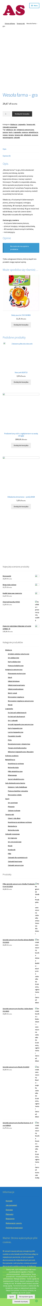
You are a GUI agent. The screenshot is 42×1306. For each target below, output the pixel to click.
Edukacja (13, 124)
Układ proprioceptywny (16, 685)
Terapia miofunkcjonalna (17, 748)
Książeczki (11, 850)
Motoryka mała (13, 830)
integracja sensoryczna (25, 130)
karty (11, 132)
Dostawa (9, 1210)
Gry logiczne (12, 838)
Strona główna (10, 23)
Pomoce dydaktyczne (15, 666)
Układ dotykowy (14, 681)
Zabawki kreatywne (15, 861)
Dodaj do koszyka (22, 114)
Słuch (10, 677)
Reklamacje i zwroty (14, 1223)
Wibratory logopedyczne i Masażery (21, 752)
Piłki (9, 854)
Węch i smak (12, 693)
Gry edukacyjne (13, 658)
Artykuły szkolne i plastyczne (18, 654)
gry (15, 130)
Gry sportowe (13, 803)
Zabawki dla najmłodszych (17, 858)
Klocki (10, 846)
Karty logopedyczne (15, 728)
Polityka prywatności (14, 1227)
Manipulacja (12, 826)
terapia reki (19, 135)
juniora (5, 132)
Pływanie (11, 807)
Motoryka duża (13, 767)
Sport (7, 799)
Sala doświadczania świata (15, 783)
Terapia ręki (21, 23)
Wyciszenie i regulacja (16, 697)
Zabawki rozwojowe (10, 127)
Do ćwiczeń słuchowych (16, 717)
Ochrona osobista (11, 756)
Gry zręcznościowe (14, 842)
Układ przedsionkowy (15, 689)
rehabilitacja (33, 132)
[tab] (21, 149)
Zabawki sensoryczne (16, 865)
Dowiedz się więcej (21, 1302)
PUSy (10, 740)
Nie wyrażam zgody (26, 1297)
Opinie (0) (6, 156)
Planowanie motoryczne (17, 673)
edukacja (9, 130)
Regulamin (10, 1218)
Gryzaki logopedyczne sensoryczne (20, 724)
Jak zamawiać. (11, 1205)
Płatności (9, 1214)
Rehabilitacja (10, 760)
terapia (11, 135)
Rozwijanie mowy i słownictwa (19, 744)
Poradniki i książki (14, 736)
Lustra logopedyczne (15, 732)
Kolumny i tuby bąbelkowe (17, 787)
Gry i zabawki (13, 720)
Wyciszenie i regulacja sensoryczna (21, 701)
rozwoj (5, 135)
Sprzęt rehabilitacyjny (16, 779)
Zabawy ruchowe (14, 811)
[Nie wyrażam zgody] (39, 1286)
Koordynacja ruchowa (16, 764)
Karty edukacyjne (14, 662)
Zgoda (11, 1297)
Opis (4, 149)
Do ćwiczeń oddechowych (17, 713)
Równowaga (12, 775)
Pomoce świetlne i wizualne (18, 791)
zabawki (17, 137)
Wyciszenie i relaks (15, 795)
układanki (27, 135)
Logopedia (22, 124)
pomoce (25, 132)
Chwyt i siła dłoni (14, 818)
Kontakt (9, 1201)
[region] (21, 540)
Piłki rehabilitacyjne (15, 771)
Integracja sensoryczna (13, 670)
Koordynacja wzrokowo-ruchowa (20, 822)
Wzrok (10, 705)
